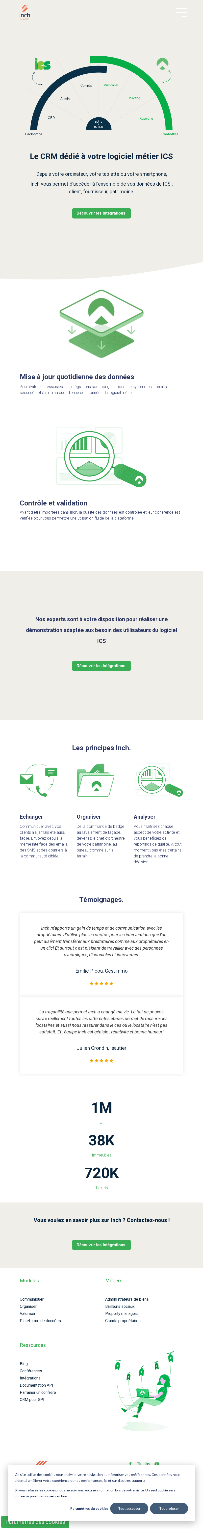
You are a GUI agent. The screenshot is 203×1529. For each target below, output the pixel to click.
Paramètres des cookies (35, 1522)
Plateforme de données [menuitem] (40, 1321)
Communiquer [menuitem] (32, 1299)
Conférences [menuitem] (31, 1371)
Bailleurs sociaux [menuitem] (120, 1307)
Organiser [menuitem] (28, 1307)
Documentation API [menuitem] (36, 1385)
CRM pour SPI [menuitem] (32, 1400)
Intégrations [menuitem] (30, 1378)
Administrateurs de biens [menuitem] (127, 1299)
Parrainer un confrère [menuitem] (38, 1393)
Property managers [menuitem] (121, 1314)
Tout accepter (129, 1508)
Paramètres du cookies (89, 1508)
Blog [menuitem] (24, 1364)
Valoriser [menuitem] (27, 1314)
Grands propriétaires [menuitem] (123, 1321)
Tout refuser (169, 1508)
